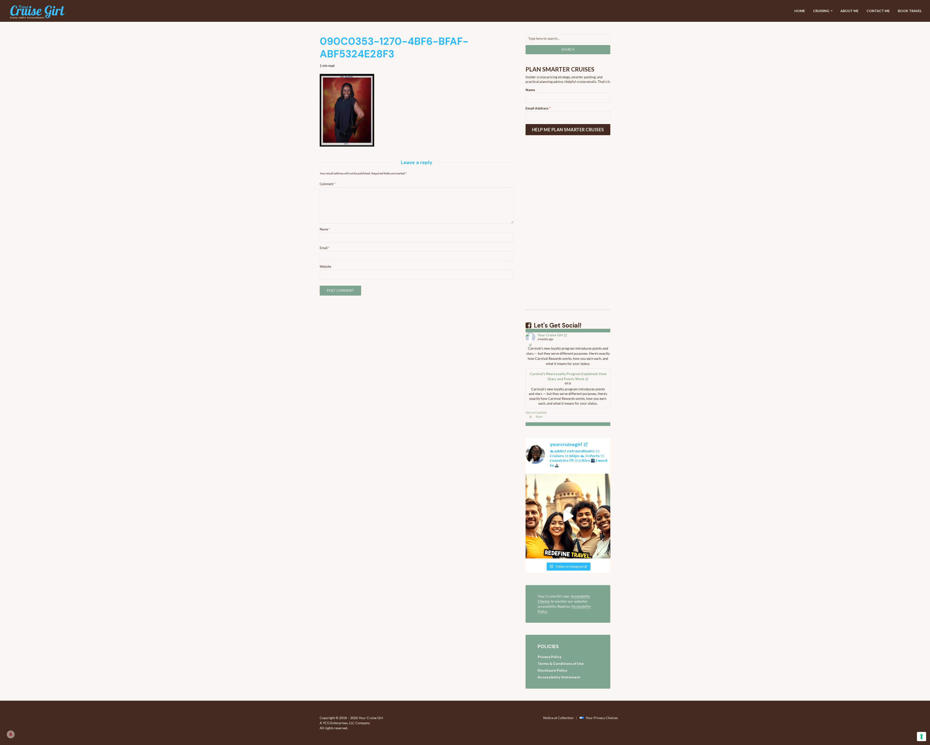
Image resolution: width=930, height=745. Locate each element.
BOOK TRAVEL (910, 11)
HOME (799, 11)
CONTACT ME (878, 11)
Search (567, 49)
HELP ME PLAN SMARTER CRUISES (568, 129)
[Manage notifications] (11, 734)
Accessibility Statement (559, 677)
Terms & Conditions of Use (561, 663)
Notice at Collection (558, 718)
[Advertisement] (568, 228)
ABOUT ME (849, 11)
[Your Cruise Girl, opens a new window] (530, 345)
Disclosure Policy (552, 670)
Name (325, 229)
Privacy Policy (549, 657)
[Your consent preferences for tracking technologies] (921, 736)
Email (324, 248)
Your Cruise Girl (550, 335)
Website (325, 266)
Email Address (538, 108)
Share (539, 416)
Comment (327, 184)
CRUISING (821, 11)
